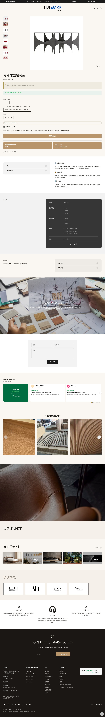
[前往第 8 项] (5, 58)
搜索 (61, 682)
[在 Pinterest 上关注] (19, 704)
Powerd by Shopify (17, 709)
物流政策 (22, 711)
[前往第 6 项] (5, 47)
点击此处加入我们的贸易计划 (61, 146)
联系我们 (7, 146)
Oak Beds (28, 671)
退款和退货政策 (49, 676)
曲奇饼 (46, 692)
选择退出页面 (48, 690)
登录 (61, 676)
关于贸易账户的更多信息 (62, 1)
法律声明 (47, 687)
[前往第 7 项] (5, 53)
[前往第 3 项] (5, 30)
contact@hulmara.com (9, 687)
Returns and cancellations (66, 687)
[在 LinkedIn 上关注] (26, 704)
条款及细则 (47, 684)
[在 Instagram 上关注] (12, 704)
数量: (4, 114)
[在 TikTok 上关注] (23, 704)
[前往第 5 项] (5, 41)
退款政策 (11, 711)
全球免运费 (44, 1)
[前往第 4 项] (5, 36)
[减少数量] (6, 117)
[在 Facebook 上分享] (7, 152)
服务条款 (16, 711)
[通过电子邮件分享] (15, 152)
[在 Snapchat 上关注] (30, 704)
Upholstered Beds (31, 674)
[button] (99, 437)
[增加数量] (11, 117)
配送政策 (47, 679)
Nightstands (29, 679)
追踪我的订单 (63, 674)
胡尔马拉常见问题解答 (65, 684)
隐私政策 (47, 674)
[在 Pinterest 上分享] (12, 152)
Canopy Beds (29, 676)
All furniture (29, 682)
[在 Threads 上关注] (15, 704)
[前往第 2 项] (5, 24)
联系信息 (27, 711)
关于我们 (47, 671)
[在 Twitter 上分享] (10, 152)
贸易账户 (62, 679)
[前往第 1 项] (5, 18)
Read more (62, 396)
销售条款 (47, 682)
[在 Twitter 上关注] (8, 704)
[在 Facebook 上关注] (4, 704)
